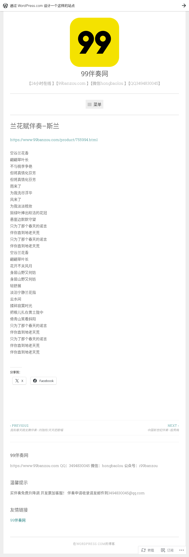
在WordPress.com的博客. (94, 544)
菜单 (97, 104)
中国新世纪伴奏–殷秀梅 (163, 428)
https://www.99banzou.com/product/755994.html (54, 139)
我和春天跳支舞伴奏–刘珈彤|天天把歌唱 (36, 428)
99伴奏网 (94, 73)
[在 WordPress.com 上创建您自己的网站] (94, 5)
